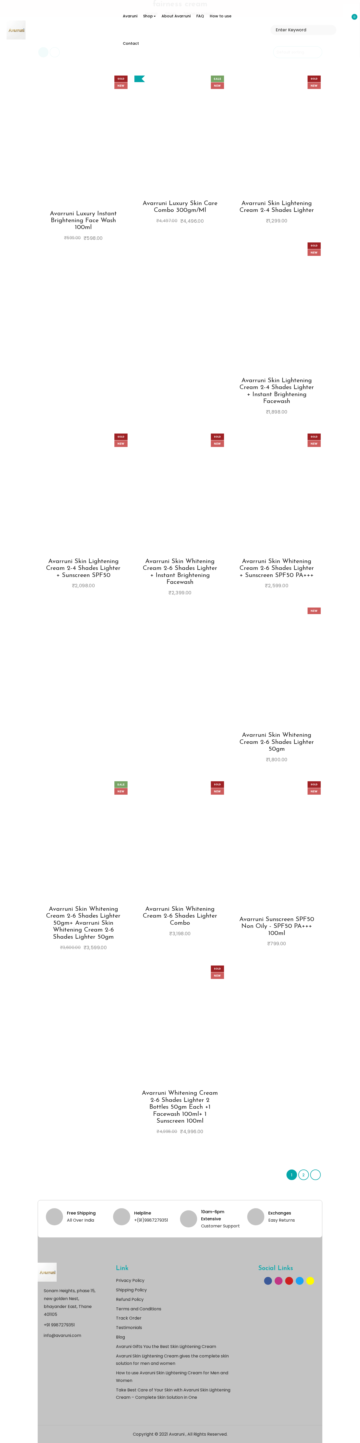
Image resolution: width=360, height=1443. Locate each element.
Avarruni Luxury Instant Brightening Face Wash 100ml (83, 221)
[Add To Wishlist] (78, 143)
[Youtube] (289, 1281)
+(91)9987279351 (151, 1220)
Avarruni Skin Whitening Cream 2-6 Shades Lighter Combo (180, 916)
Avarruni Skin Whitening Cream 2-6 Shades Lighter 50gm (277, 742)
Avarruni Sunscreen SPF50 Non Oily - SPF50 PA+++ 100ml (276, 926)
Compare (88, 143)
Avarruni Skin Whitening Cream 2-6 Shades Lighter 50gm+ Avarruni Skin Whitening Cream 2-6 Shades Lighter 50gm (83, 923)
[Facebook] (268, 1281)
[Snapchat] (310, 1281)
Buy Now (68, 150)
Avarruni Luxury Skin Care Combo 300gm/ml (180, 206)
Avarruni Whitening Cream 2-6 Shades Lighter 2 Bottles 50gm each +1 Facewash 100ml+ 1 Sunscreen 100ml (180, 1107)
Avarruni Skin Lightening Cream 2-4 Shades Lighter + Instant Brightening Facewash (277, 391)
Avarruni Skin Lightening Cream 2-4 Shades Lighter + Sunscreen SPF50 (83, 568)
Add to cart (165, 146)
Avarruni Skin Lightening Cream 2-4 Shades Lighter (277, 206)
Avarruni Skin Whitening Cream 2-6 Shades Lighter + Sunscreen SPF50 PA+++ (277, 568)
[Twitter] (300, 1281)
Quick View (98, 143)
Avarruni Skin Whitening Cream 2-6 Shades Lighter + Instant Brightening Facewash (180, 571)
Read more (68, 146)
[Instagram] (279, 1281)
